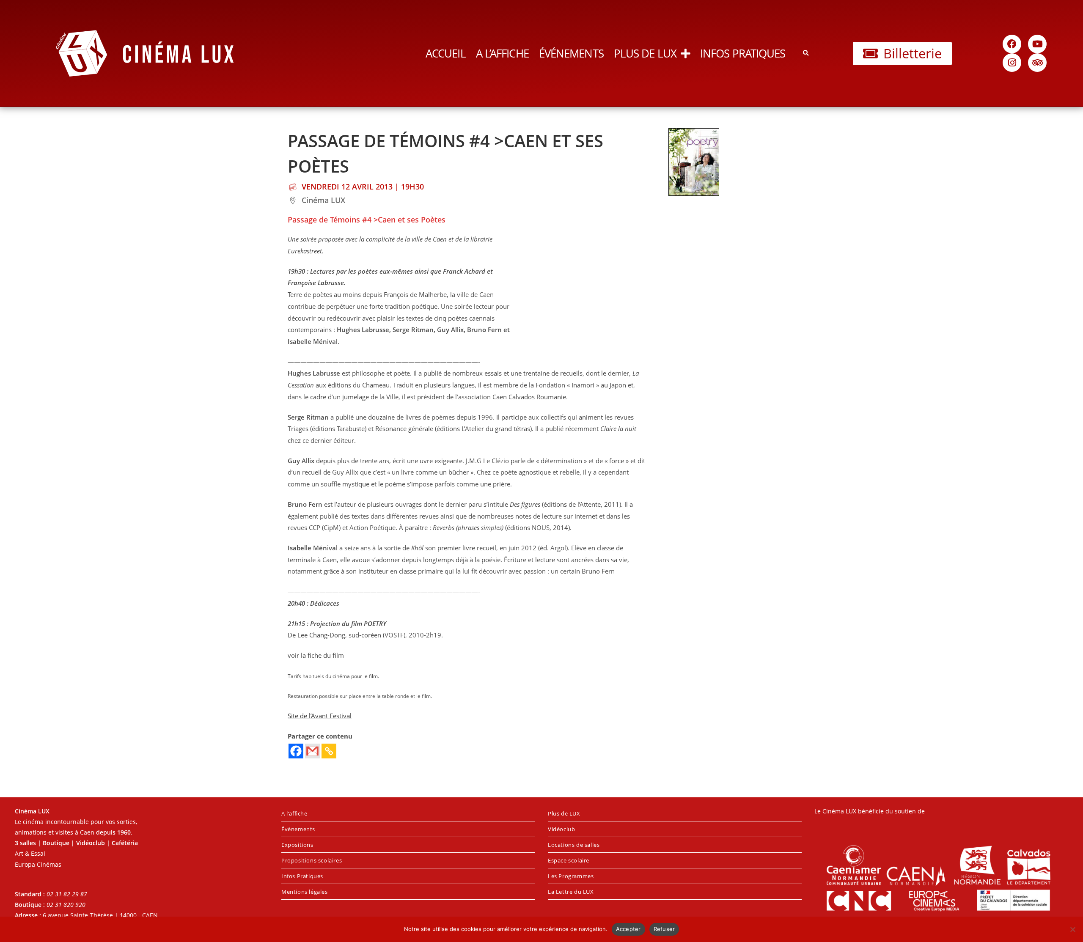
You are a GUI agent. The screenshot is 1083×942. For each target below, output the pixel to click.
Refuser (664, 929)
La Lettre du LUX (571, 891)
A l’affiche (502, 53)
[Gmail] (312, 751)
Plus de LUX (645, 53)
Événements (571, 53)
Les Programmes (571, 876)
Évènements (298, 829)
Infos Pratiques (743, 53)
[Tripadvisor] (1037, 62)
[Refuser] (1072, 929)
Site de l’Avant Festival (320, 715)
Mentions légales (304, 891)
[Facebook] (1012, 44)
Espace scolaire (568, 860)
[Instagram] (1012, 62)
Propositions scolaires (311, 860)
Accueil (446, 53)
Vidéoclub (561, 829)
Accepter (628, 929)
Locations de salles (573, 845)
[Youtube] (1037, 44)
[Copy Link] (329, 751)
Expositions (297, 845)
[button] (806, 53)
